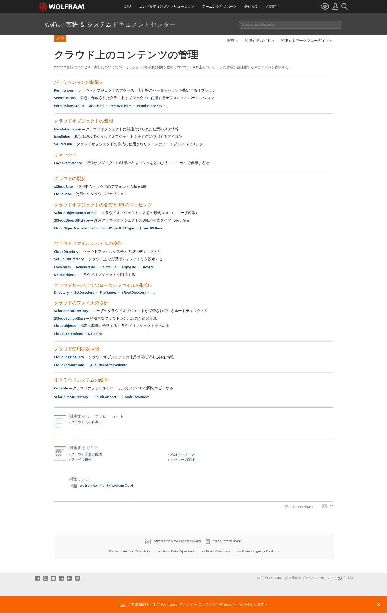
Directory (61, 292)
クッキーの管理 (182, 460)
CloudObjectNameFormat (74, 228)
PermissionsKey (149, 105)
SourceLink (63, 144)
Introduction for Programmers (177, 541)
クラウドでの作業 (85, 422)
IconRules (62, 136)
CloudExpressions (68, 333)
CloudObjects (65, 325)
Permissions (64, 90)
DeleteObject (64, 274)
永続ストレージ (182, 454)
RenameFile (85, 267)
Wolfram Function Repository (129, 551)
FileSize (147, 267)
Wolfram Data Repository (176, 551)
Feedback (301, 506)
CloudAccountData (69, 365)
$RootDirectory (134, 292)
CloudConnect (104, 396)
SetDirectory (84, 292)
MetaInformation (67, 129)
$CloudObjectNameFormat (75, 212)
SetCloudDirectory (69, 259)
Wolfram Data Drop (216, 551)
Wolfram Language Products (258, 551)
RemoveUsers (120, 105)
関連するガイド (258, 40)
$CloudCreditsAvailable (108, 365)
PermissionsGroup (69, 105)
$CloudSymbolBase (69, 318)
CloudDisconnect (135, 396)
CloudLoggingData (69, 357)
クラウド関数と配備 (86, 454)
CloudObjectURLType (117, 228)
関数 (231, 40)
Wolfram (275, 578)
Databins (95, 333)
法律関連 (291, 578)
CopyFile (129, 267)
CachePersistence (68, 162)
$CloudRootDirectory (71, 310)
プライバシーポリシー (318, 578)
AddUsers (96, 105)
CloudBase (62, 193)
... (169, 105)
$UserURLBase (150, 228)
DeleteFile (108, 267)
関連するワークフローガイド (305, 40)
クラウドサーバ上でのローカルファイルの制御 (103, 285)
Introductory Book (226, 541)
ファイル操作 (81, 460)
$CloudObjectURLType (72, 220)
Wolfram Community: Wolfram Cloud (106, 485)
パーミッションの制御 (78, 82)
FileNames (62, 267)
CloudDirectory (66, 251)
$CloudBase (63, 186)
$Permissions (65, 97)
